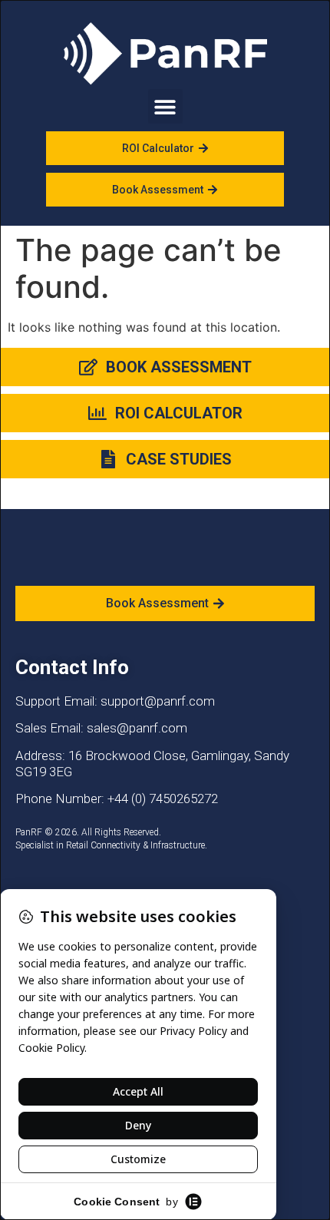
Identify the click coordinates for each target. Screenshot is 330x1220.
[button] (165, 106)
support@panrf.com (158, 701)
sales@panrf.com (137, 728)
